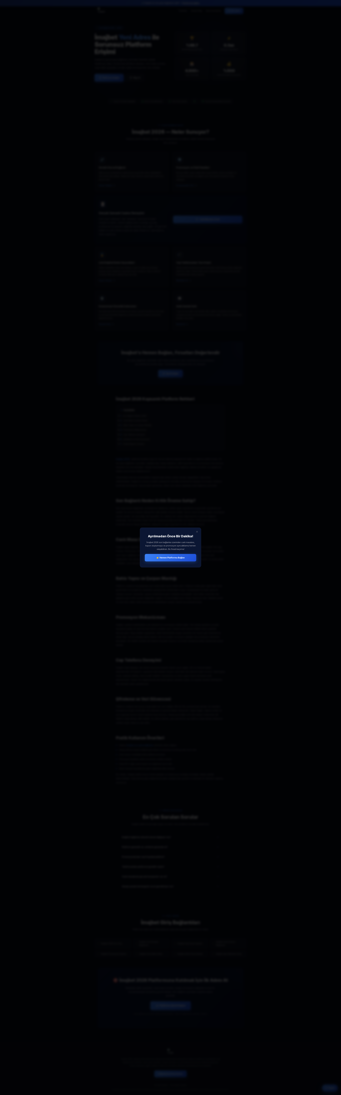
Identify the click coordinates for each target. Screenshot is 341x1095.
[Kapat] (197, 532)
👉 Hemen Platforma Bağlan (171, 557)
